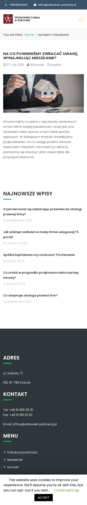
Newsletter (15, 460)
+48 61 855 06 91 (21, 410)
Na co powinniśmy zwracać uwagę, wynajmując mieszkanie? (40, 55)
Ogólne (56, 65)
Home (29, 35)
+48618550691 (18, 5)
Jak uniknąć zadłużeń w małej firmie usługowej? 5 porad (41, 234)
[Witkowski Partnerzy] (21, 19)
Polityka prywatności (22, 452)
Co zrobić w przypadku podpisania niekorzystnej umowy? (41, 275)
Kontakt (13, 467)
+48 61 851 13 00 (21, 415)
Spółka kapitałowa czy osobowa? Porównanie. (39, 255)
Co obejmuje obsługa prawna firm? (30, 295)
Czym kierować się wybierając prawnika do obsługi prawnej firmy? (42, 211)
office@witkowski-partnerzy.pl (57, 5)
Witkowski (37, 65)
